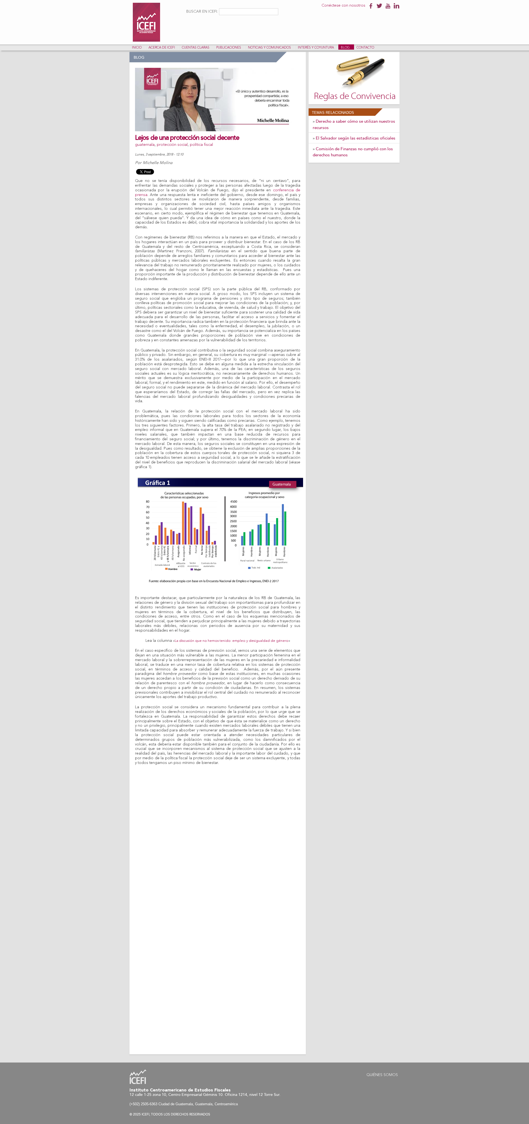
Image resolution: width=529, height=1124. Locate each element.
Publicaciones (228, 47)
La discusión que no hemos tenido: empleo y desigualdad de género (231, 641)
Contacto (365, 47)
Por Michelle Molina (153, 162)
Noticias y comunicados (269, 47)
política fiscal (201, 145)
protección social (172, 145)
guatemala (145, 145)
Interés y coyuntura (316, 47)
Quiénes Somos (382, 1075)
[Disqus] (217, 834)
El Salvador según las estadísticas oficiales (355, 138)
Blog (345, 47)
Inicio (137, 47)
